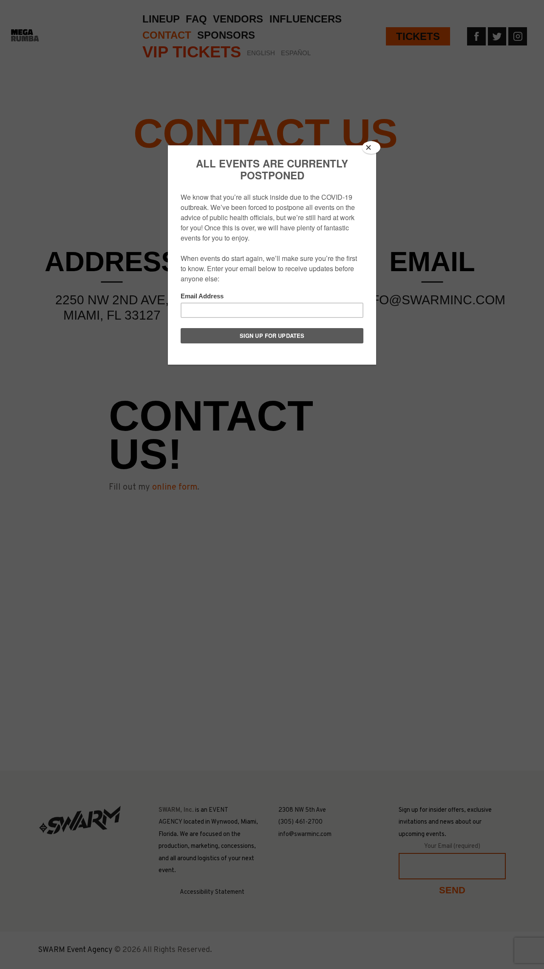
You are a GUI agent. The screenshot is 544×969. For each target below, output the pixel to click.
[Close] (371, 147)
